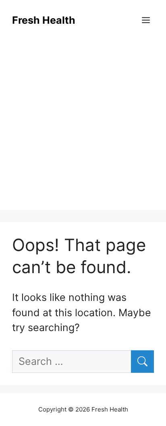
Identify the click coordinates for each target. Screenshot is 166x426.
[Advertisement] (83, 127)
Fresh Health (43, 20)
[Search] (142, 361)
